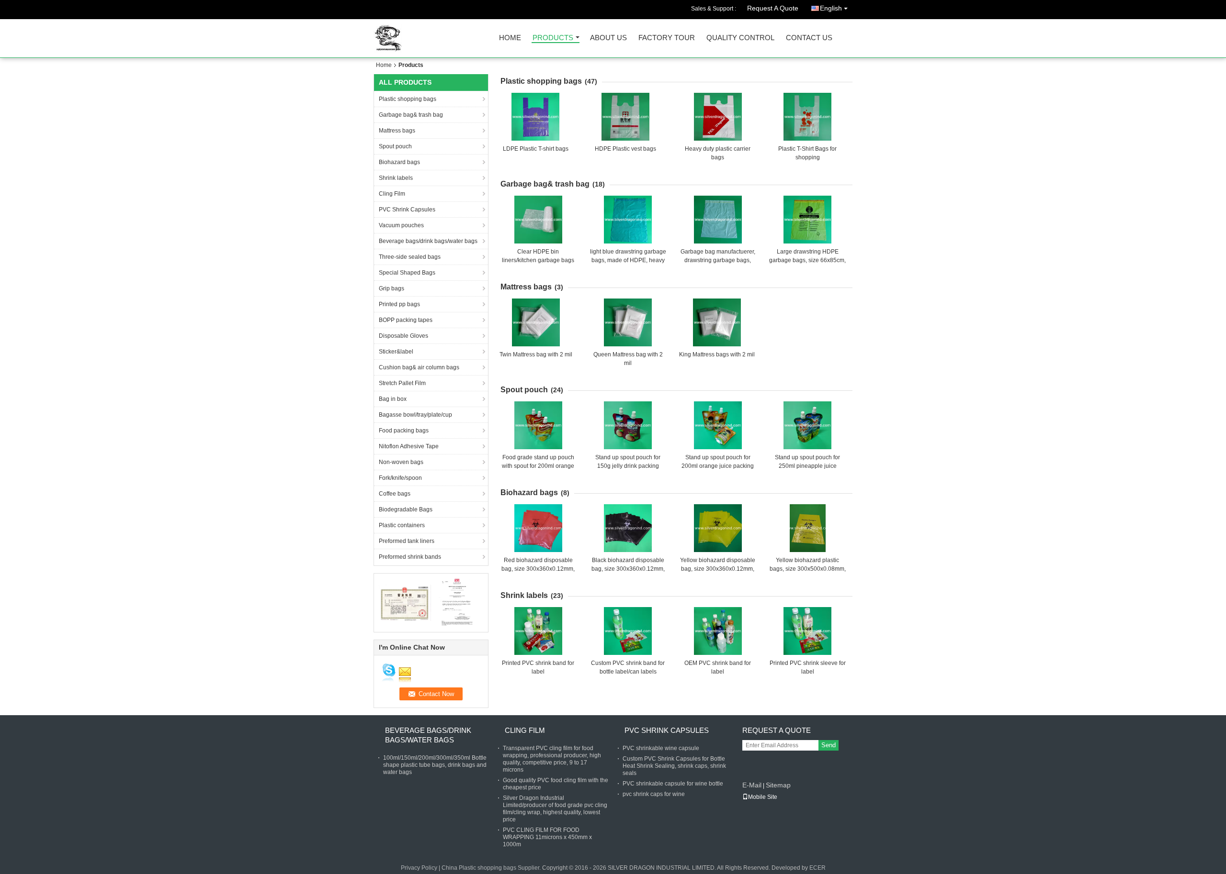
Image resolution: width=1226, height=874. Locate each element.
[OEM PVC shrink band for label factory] (717, 631)
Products (553, 38)
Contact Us (809, 38)
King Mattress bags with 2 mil (717, 354)
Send (828, 745)
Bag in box (393, 399)
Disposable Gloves (403, 335)
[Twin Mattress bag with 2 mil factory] (535, 322)
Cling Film (392, 193)
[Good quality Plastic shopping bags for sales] (405, 602)
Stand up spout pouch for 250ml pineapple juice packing (807, 466)
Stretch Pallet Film (402, 383)
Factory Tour (666, 38)
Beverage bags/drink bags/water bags (428, 241)
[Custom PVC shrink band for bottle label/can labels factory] (627, 631)
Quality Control (740, 38)
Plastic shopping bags (407, 99)
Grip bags (391, 288)
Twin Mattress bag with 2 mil (535, 354)
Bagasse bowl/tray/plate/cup (415, 414)
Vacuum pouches (401, 225)
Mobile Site (762, 797)
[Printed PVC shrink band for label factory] (538, 631)
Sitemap (778, 785)
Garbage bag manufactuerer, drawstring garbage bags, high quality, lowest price (718, 260)
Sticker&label (396, 351)
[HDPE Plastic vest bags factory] (625, 117)
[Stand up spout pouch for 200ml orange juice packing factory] (717, 425)
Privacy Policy (419, 867)
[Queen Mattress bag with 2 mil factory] (627, 322)
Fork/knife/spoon (400, 478)
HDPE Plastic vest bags (625, 148)
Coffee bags (394, 493)
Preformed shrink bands (410, 556)
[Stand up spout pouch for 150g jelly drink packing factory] (627, 425)
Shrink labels (396, 178)
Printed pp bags (399, 304)
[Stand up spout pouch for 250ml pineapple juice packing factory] (807, 425)
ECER (817, 867)
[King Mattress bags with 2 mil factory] (716, 322)
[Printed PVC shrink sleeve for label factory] (807, 631)
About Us (608, 38)
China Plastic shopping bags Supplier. (492, 867)
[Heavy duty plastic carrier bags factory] (717, 117)
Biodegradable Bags (405, 509)
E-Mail (751, 785)
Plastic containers (402, 525)
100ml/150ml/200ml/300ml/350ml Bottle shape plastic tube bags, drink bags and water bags (435, 764)
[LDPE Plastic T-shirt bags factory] (535, 117)
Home (510, 38)
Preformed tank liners (406, 541)
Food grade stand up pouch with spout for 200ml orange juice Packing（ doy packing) (538, 466)
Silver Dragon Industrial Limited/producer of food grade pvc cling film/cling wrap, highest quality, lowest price (555, 809)
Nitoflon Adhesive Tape (409, 446)
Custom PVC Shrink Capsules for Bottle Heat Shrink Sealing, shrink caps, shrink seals (674, 765)
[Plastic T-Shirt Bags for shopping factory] (807, 117)
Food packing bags (404, 430)
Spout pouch (395, 146)
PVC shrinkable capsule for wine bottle (673, 783)
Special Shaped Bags (407, 272)
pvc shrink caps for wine (654, 794)
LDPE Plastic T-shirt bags (535, 148)
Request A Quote (772, 8)
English (831, 8)
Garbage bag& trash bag (411, 114)
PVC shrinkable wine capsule (661, 748)
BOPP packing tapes (405, 320)
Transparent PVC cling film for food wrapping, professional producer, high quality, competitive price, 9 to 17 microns (552, 759)
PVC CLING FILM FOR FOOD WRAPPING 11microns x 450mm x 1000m (547, 837)
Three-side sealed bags (410, 257)
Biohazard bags (399, 162)
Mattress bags (397, 130)
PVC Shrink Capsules (407, 209)
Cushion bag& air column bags (419, 367)
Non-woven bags (401, 462)
